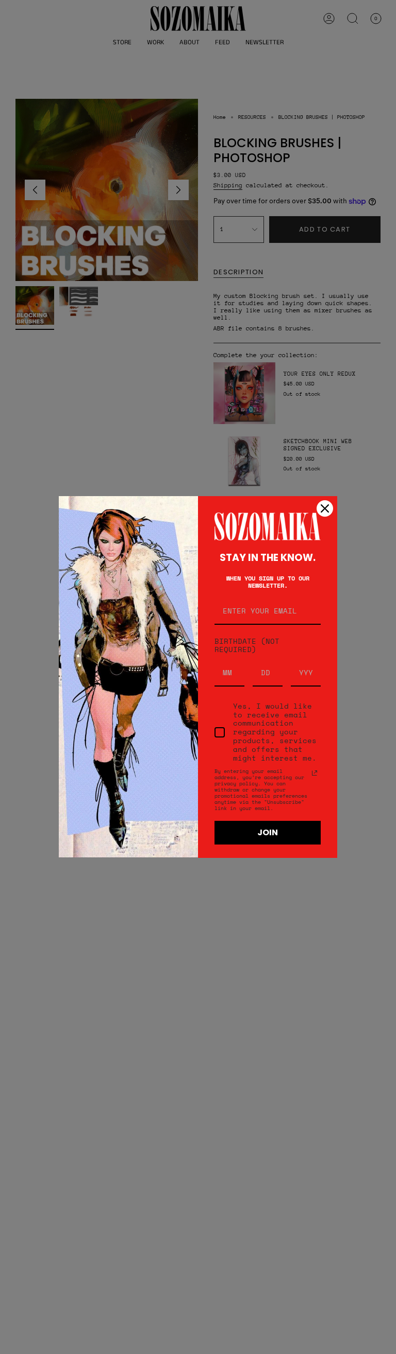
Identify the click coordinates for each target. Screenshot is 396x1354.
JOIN (267, 832)
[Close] (324, 508)
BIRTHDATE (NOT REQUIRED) (246, 645)
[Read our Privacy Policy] (314, 773)
